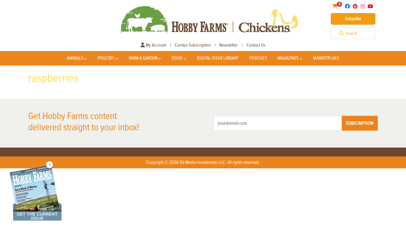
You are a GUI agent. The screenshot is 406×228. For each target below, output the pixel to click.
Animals (75, 58)
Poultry (105, 58)
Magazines (288, 58)
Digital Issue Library (218, 58)
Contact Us (255, 45)
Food (177, 58)
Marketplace (326, 58)
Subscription (359, 123)
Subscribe (353, 18)
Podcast (258, 58)
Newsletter (228, 45)
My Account (155, 45)
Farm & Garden (143, 58)
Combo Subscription (193, 45)
